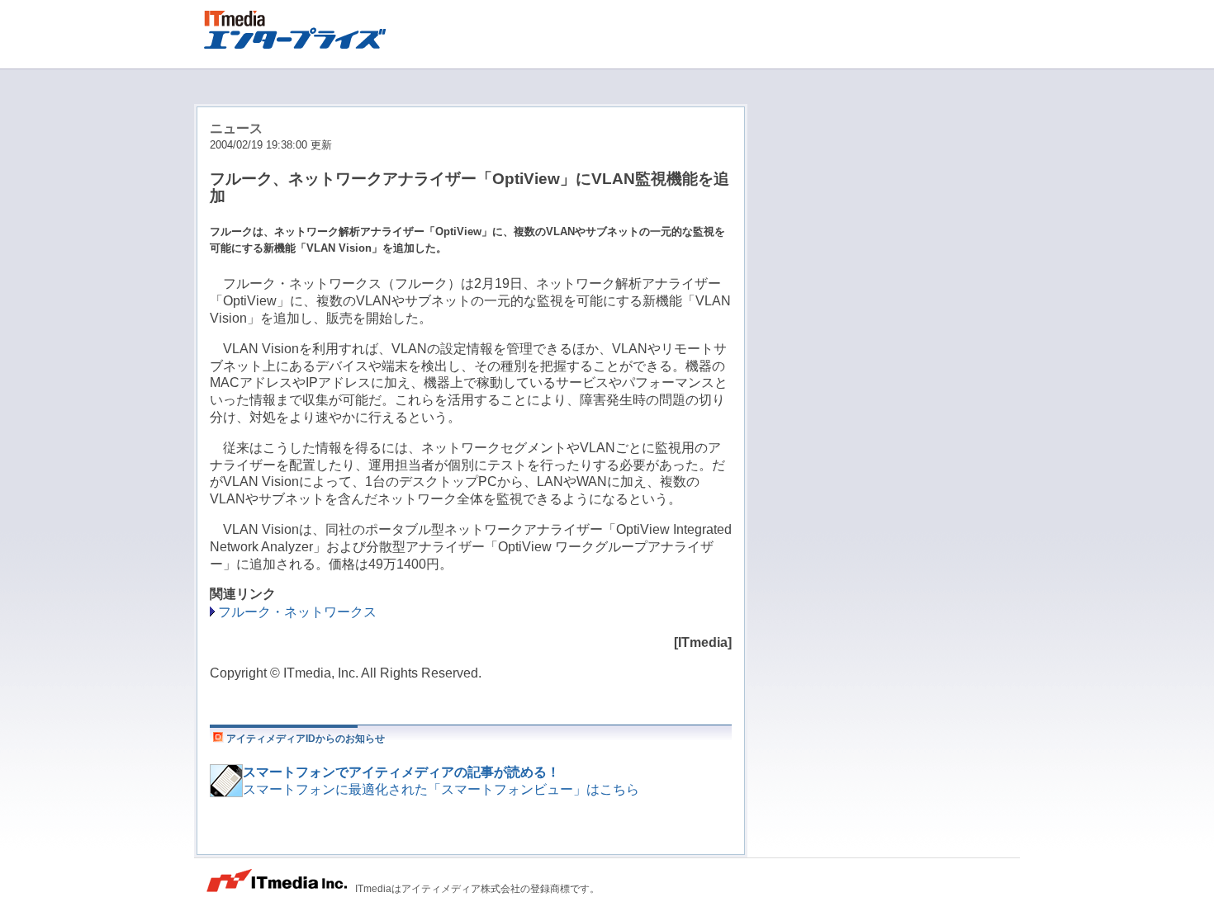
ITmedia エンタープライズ (302, 27)
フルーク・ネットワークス (297, 612)
